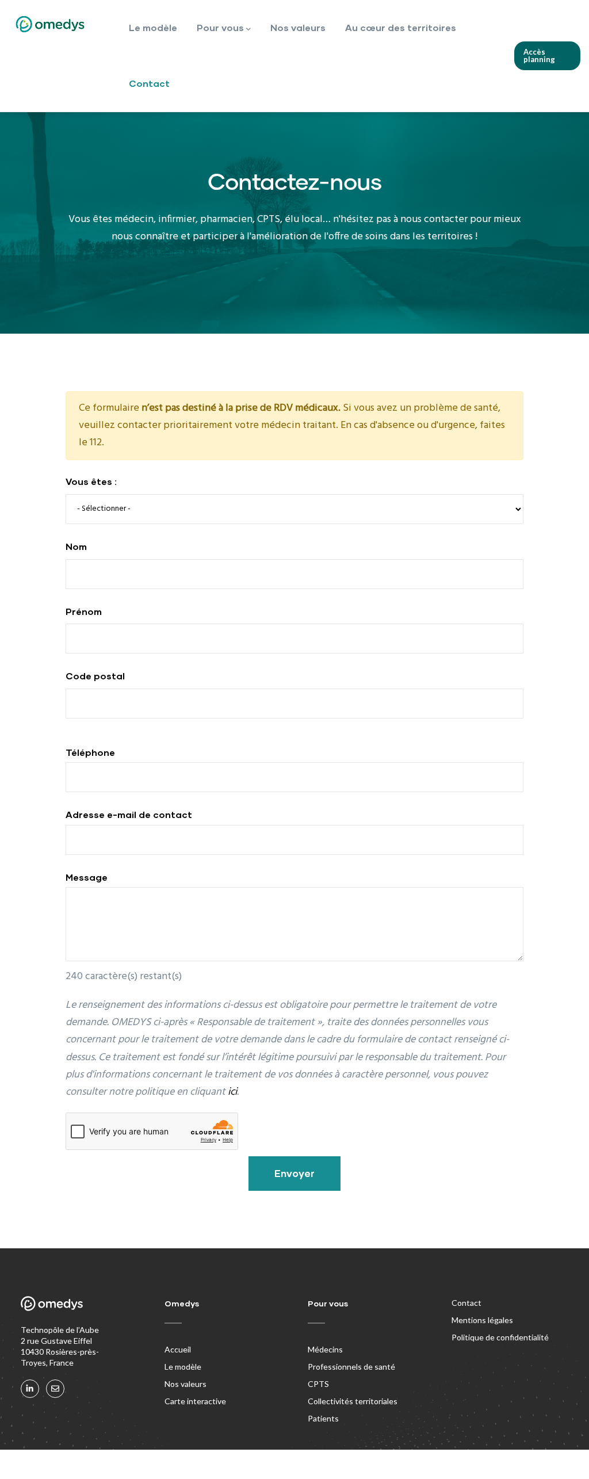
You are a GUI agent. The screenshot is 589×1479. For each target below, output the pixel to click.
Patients (323, 1418)
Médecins (325, 1349)
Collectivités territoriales (352, 1401)
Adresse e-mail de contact (129, 814)
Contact (149, 83)
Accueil (178, 1349)
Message (87, 877)
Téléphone (90, 752)
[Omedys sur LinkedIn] (30, 1388)
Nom (76, 546)
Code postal (95, 675)
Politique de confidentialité (500, 1337)
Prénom (84, 611)
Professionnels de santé (351, 1366)
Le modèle (153, 27)
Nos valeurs (298, 27)
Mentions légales (482, 1320)
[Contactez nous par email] (55, 1388)
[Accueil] (50, 24)
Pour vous (220, 27)
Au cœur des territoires (400, 27)
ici (232, 1092)
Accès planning (539, 55)
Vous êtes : (91, 481)
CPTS (318, 1384)
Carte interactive (195, 1401)
